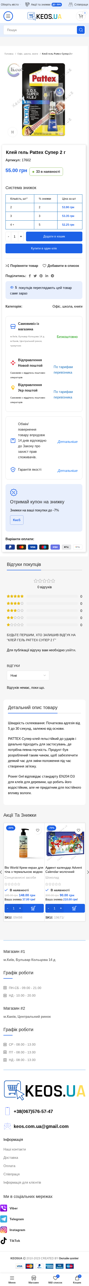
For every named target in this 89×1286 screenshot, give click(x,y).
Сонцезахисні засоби (20, 877)
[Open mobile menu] (8, 16)
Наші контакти (14, 1149)
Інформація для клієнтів (22, 1182)
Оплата (9, 1166)
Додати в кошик (54, 236)
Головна (9, 53)
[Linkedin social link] (47, 276)
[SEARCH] (81, 30)
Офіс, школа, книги (28, 53)
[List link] (44, 1111)
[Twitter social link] (35, 276)
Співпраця (11, 1174)
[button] (24, 908)
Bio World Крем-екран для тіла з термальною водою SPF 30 (24, 872)
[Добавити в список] (38, 830)
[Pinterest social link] (41, 276)
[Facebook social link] (29, 276)
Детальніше (68, 442)
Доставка (10, 1157)
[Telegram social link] (52, 276)
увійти (70, 650)
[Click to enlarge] (12, 132)
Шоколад (52, 877)
